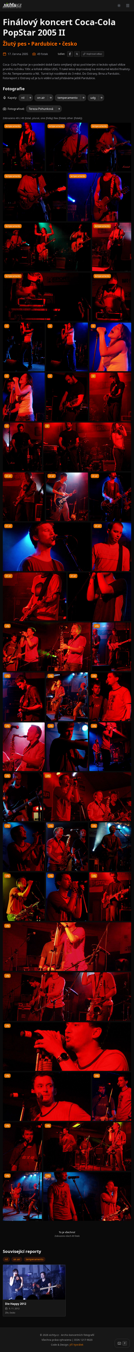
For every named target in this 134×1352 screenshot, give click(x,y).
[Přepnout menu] (127, 5)
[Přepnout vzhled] (119, 5)
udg (93, 98)
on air (41, 98)
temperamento (68, 98)
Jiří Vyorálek (76, 1344)
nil (22, 98)
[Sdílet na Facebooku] (70, 54)
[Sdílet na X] (77, 54)
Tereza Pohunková (41, 109)
